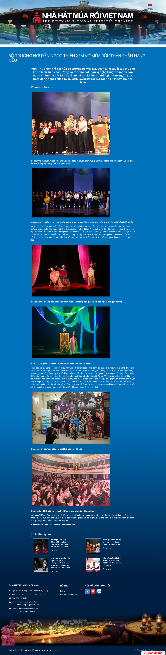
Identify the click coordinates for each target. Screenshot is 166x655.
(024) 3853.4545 (154, 653)
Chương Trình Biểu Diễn (57, 43)
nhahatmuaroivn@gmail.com (27, 602)
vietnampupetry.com (27, 611)
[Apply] (147, 43)
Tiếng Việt (150, 5)
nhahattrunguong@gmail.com (28, 604)
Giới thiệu (32, 43)
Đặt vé (62, 591)
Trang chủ (16, 43)
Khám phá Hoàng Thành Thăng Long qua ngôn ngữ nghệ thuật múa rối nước (59, 543)
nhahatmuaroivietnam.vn (28, 608)
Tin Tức (100, 43)
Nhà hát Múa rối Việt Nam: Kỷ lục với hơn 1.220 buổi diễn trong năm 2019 (112, 561)
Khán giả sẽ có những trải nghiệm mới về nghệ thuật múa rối (112, 541)
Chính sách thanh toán (68, 594)
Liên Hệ (113, 43)
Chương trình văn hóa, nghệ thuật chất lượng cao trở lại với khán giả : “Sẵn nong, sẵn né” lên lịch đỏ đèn (61, 563)
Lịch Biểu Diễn (83, 43)
